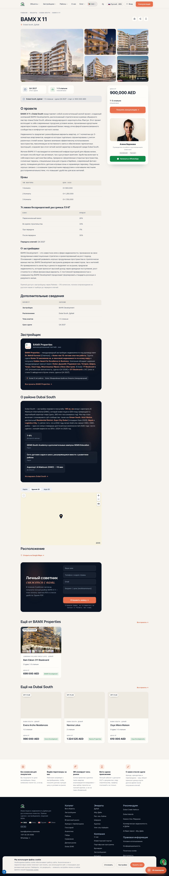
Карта (25, 489)
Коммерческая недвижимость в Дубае (135, 825)
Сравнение (69, 839)
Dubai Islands (128, 814)
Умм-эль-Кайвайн (101, 828)
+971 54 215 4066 (27, 835)
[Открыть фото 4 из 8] (100, 69)
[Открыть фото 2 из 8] (100, 42)
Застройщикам (100, 852)
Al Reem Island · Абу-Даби (133, 831)
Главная (24, 13)
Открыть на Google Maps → (33, 555)
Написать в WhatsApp (129, 159)
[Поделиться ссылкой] (140, 18)
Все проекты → (142, 622)
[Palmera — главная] (23, 4)
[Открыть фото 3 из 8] (132, 42)
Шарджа (97, 820)
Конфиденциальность (131, 846)
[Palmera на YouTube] (23, 827)
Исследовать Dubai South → (36, 476)
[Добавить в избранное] (146, 18)
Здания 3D (36, 489)
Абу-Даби (98, 812)
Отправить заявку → (79, 600)
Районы (63, 4)
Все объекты (70, 809)
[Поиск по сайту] (103, 4)
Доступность (128, 855)
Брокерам (98, 848)
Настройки (122, 865)
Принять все (137, 865)
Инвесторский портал (103, 841)
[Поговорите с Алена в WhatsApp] (163, 862)
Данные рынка (70, 843)
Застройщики (48, 4)
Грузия (43, 822)
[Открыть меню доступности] (4, 872)
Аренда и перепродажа (74, 824)
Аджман (97, 824)
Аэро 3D (47, 489)
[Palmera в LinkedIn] (25, 827)
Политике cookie (32, 870)
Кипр (34, 822)
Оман (53, 822)
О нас (73, 4)
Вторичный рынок (72, 820)
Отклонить (108, 865)
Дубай (96, 809)
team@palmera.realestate (30, 832)
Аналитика (69, 831)
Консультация (144, 4)
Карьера (97, 856)
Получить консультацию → (127, 110)
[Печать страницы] (134, 18)
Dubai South (44, 13)
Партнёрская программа (104, 845)
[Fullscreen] (24, 495)
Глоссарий (69, 828)
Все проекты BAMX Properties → (38, 384)
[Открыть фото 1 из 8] (52, 55)
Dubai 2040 (69, 846)
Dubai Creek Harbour (131, 810)
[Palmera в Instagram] (21, 827)
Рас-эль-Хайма (100, 816)
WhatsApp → (25, 838)
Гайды (67, 835)
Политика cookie (129, 851)
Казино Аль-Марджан (131, 819)
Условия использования (132, 841)
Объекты (34, 4)
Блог (82, 4)
